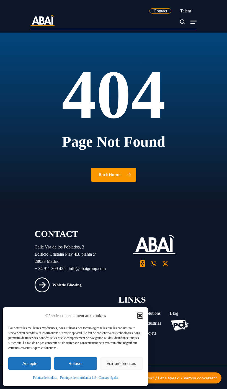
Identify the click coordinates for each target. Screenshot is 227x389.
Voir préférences (121, 363)
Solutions (152, 313)
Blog (174, 313)
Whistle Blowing (67, 285)
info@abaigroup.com (87, 268)
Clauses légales (108, 378)
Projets (150, 333)
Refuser (75, 363)
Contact (160, 11)
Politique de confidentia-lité (78, 378)
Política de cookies (45, 378)
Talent (185, 11)
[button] (140, 315)
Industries (152, 323)
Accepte (29, 363)
